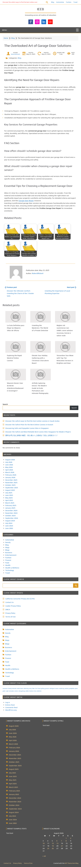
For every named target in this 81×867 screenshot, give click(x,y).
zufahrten (38, 691)
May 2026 (9, 467)
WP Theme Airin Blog (71, 863)
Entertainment (10, 555)
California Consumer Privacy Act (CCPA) (20, 599)
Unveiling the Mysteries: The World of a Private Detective (40, 327)
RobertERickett (15, 54)
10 (44, 843)
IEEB (40, 9)
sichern (16, 691)
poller (4, 691)
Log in (7, 702)
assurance (5, 688)
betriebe (14, 688)
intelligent (52, 688)
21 (62, 846)
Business (8, 553)
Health (7, 565)
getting (43, 688)
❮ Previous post (11, 287)
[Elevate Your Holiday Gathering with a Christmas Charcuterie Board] (40, 347)
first (36, 688)
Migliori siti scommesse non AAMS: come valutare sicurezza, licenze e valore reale (65, 330)
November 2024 (11, 513)
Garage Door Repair (26, 201)
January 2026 (10, 477)
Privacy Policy (10, 613)
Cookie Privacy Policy (13, 606)
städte (27, 691)
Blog (52, 2)
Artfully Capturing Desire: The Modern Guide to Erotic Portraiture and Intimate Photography (40, 388)
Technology (9, 570)
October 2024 (10, 516)
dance (21, 688)
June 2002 (9, 528)
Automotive (60, 2)
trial (35, 691)
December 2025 (11, 480)
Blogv (7, 550)
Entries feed (10, 705)
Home (6, 38)
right (7, 691)
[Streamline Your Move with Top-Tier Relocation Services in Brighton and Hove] (65, 347)
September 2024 (11, 518)
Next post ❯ (71, 287)
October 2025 (10, 485)
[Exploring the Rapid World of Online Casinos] (15, 347)
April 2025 (9, 500)
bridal (18, 688)
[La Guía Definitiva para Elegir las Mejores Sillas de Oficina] (15, 317)
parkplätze (72, 688)
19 (53, 846)
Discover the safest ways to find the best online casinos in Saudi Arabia (26, 2)
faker (33, 688)
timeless (31, 691)
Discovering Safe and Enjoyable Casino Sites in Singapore (27, 428)
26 (53, 848)
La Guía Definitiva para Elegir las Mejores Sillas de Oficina (15, 327)
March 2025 (9, 503)
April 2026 (9, 470)
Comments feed (11, 707)
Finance (8, 560)
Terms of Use (10, 617)
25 (48, 848)
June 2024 (9, 526)
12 (53, 843)
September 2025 (11, 488)
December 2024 (11, 510)
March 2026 (9, 472)
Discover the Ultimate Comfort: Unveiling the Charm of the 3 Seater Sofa (20, 293)
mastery (67, 688)
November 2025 (11, 483)
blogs (7, 547)
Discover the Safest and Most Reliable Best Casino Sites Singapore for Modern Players (38, 432)
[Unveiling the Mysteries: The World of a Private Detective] (40, 317)
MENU (4, 30)
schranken (11, 691)
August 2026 (10, 460)
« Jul (44, 856)
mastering (61, 688)
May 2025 (9, 498)
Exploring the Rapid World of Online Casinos (14, 358)
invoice (57, 688)
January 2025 (10, 508)
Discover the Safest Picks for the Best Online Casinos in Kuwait (29, 425)
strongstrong (22, 691)
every (30, 688)
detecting (26, 688)
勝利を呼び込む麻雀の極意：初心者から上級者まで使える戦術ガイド (31, 435)
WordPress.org (11, 710)
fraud (39, 688)
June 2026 (9, 465)
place (76, 688)
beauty (7, 542)
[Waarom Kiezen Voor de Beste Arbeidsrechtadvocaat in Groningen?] (15, 374)
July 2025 (8, 493)
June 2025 (9, 495)
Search (5, 404)
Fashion (68, 2)
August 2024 (10, 521)
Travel (75, 2)
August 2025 (10, 490)
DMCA (7, 609)
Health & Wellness (12, 568)
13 (57, 843)
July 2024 (8, 523)
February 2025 (10, 505)
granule (47, 688)
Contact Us (9, 602)
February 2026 (10, 475)
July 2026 (8, 462)
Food (7, 563)
